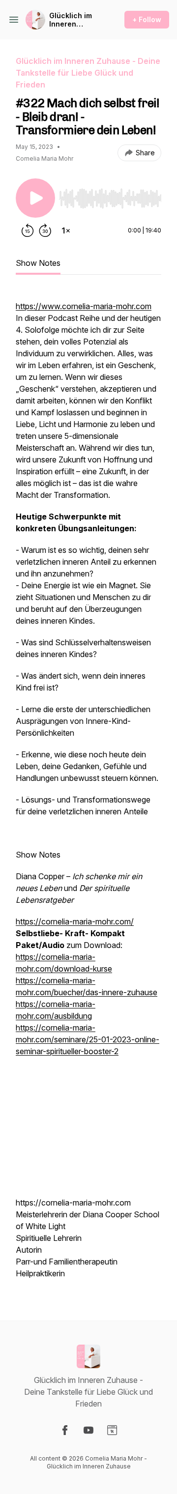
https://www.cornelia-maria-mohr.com (83, 306)
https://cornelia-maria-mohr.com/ (75, 921)
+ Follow (146, 19)
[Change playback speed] (66, 230)
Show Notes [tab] (38, 263)
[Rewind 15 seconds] (27, 230)
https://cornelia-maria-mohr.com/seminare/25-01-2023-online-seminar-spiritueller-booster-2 (87, 1039)
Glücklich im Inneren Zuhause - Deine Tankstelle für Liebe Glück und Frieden (73, 20)
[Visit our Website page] (112, 1430)
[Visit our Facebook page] (65, 1430)
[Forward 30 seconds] (45, 230)
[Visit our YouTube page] (88, 1430)
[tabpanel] (88, 789)
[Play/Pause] (35, 198)
